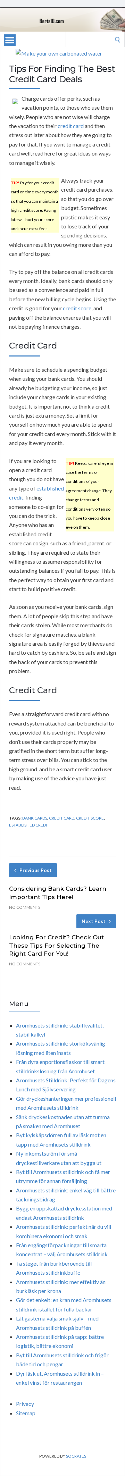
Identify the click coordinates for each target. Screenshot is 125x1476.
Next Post (94, 921)
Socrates (76, 1456)
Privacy (25, 1403)
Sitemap (25, 1413)
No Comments (24, 907)
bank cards (34, 818)
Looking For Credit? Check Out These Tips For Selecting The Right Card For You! (56, 945)
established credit (29, 825)
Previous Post (35, 870)
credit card (71, 126)
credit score (77, 308)
